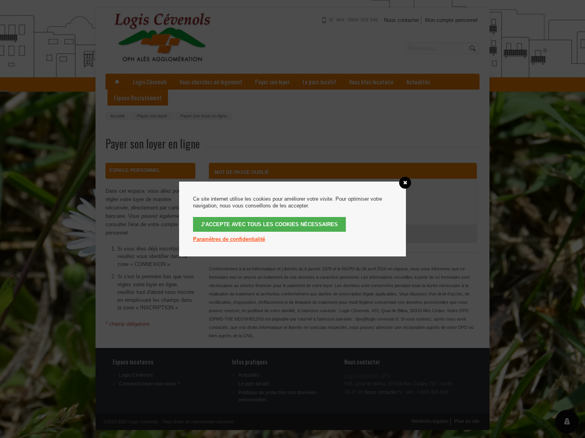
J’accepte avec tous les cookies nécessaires (269, 224)
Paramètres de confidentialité (229, 239)
